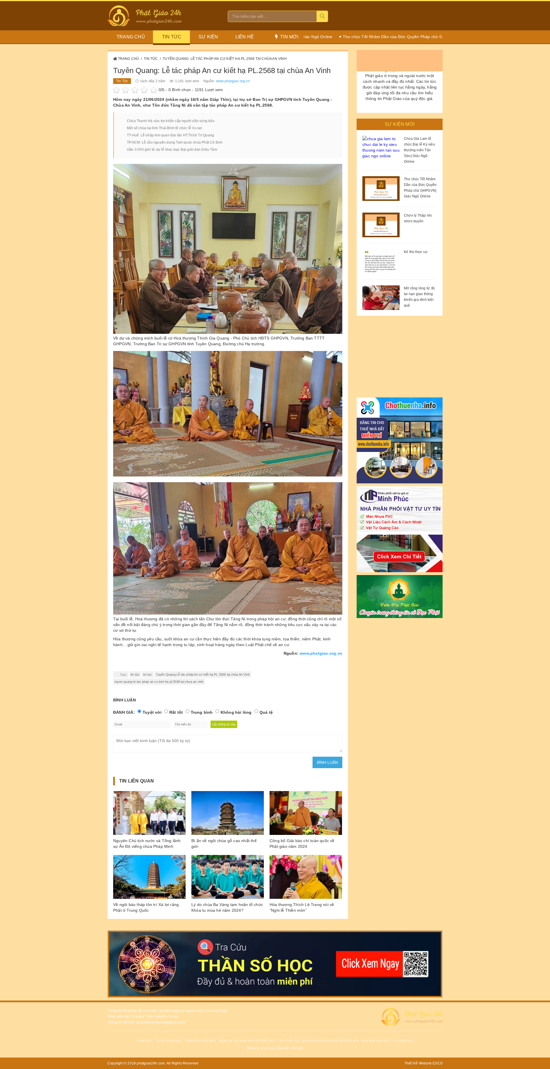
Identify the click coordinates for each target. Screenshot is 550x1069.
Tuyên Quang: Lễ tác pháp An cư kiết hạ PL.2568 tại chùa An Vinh (225, 59)
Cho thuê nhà (288, 1041)
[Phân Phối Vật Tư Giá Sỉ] (400, 527)
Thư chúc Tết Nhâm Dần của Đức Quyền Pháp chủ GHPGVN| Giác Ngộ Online (374, 36)
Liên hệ (244, 36)
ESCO (438, 1063)
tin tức (135, 674)
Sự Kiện (208, 36)
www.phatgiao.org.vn (233, 81)
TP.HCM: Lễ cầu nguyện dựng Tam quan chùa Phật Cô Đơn (175, 142)
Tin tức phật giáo (168, 1041)
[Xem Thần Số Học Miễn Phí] (275, 964)
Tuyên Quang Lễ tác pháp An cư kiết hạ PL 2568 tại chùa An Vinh (203, 674)
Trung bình (202, 712)
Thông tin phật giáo (200, 1041)
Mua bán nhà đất (374, 1041)
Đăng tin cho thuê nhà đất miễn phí (247, 1041)
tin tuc (147, 674)
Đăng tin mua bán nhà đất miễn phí (330, 1041)
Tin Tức (171, 36)
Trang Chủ (128, 59)
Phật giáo (144, 1041)
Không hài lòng (236, 712)
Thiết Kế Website (418, 1063)
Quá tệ (266, 712)
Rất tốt (176, 712)
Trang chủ (131, 36)
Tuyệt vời (152, 712)
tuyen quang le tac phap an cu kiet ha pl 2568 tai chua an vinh (159, 681)
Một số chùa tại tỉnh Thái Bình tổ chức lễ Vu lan (165, 128)
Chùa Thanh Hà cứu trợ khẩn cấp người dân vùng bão (171, 121)
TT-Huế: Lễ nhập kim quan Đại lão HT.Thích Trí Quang (170, 135)
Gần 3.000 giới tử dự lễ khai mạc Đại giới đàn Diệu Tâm (172, 150)
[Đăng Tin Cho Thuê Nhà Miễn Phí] (400, 439)
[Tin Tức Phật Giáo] (400, 595)
